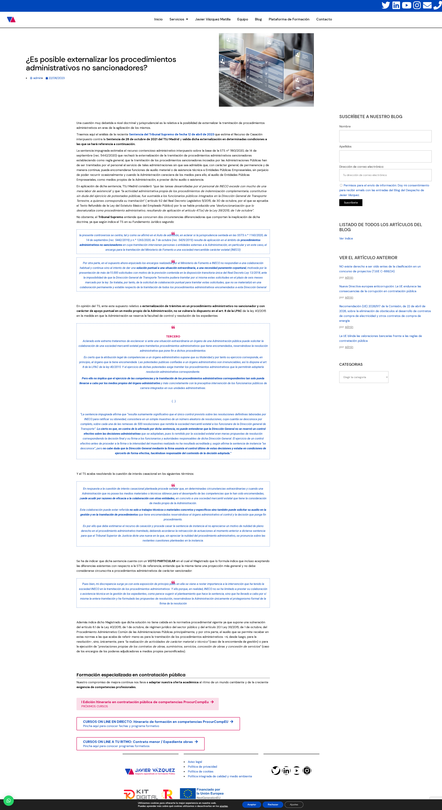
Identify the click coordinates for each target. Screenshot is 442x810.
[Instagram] (417, 5)
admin (349, 277)
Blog (258, 19)
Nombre (345, 126)
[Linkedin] (396, 5)
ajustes (224, 806)
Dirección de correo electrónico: (361, 167)
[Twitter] (386, 5)
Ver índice (346, 238)
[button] (8, 800)
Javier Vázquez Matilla (212, 19)
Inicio (158, 19)
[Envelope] (427, 5)
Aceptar (251, 804)
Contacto (324, 19)
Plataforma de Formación (289, 19)
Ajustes (294, 804)
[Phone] (437, 5)
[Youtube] (406, 5)
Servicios (177, 19)
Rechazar (273, 804)
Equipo (242, 19)
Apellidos (345, 146)
